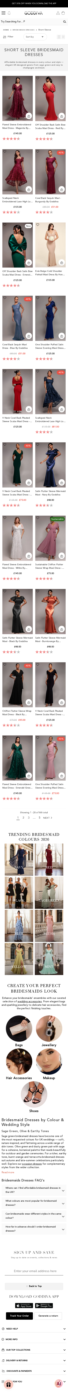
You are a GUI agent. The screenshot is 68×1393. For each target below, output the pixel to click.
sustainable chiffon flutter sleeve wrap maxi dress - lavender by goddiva (49, 566)
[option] (34, 3)
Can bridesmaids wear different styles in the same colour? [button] (34, 1216)
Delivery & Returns (17, 1360)
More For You (14, 1381)
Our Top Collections (18, 1350)
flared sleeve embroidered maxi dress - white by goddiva (16, 566)
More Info (12, 1339)
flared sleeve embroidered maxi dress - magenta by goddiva (16, 126)
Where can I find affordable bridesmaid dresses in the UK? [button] (33, 1190)
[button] (59, 37)
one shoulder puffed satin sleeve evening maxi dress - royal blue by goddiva (50, 346)
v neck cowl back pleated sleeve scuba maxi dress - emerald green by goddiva (17, 493)
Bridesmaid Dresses (24, 30)
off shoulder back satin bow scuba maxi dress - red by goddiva (50, 126)
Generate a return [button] (48, 1316)
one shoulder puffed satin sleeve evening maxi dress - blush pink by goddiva (50, 786)
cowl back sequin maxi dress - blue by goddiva (15, 346)
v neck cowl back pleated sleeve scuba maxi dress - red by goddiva (16, 419)
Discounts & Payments (19, 1371)
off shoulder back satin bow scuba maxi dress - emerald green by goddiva (17, 273)
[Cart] (63, 13)
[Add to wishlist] (4, 78)
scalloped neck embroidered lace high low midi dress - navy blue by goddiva (50, 419)
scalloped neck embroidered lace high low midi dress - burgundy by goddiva (17, 200)
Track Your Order (19, 1316)
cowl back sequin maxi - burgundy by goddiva (48, 200)
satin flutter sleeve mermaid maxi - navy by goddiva (50, 493)
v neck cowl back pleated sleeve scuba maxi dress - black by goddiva (49, 713)
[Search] (64, 21)
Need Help (12, 1328)
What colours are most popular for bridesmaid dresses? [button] (31, 1203)
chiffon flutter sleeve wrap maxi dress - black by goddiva (17, 713)
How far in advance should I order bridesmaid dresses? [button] (31, 1229)
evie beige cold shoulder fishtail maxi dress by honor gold (50, 273)
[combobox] (31, 21)
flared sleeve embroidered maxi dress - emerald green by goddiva (17, 786)
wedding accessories (30, 1001)
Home (6, 30)
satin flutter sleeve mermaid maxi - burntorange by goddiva (50, 639)
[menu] (3, 13)
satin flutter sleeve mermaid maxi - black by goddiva (17, 639)
